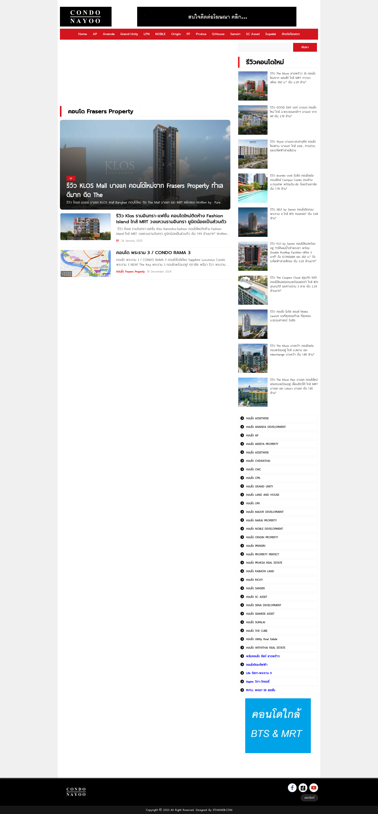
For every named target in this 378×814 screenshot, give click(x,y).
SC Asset (253, 34)
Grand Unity (129, 34)
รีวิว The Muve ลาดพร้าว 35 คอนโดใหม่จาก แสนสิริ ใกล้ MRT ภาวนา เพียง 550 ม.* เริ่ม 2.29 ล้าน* (292, 77)
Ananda (109, 34)
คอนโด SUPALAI (255, 622)
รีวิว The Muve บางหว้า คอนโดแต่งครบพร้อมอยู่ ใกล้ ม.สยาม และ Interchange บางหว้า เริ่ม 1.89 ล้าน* (292, 350)
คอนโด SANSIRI (255, 588)
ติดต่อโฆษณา (291, 34)
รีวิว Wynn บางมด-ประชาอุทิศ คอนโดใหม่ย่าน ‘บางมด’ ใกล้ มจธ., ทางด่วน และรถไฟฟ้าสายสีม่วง (293, 145)
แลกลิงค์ (309, 797)
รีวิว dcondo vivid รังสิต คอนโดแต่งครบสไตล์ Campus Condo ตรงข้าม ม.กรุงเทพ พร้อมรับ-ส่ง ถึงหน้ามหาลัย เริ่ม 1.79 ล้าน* (293, 182)
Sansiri (235, 34)
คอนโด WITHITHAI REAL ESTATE (265, 647)
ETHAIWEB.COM (222, 810)
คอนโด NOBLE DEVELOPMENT (264, 528)
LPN (147, 34)
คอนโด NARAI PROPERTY (261, 520)
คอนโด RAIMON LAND (260, 571)
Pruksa (201, 34)
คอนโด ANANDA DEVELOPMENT (266, 427)
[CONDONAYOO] (86, 17)
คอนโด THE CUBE (256, 630)
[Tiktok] (303, 787)
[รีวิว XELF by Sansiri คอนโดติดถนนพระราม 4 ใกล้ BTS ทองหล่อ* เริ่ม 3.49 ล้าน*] (252, 222)
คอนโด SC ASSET (256, 597)
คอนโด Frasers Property (130, 271)
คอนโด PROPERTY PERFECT (262, 554)
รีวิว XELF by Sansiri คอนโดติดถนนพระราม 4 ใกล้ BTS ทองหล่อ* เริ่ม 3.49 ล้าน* (294, 213)
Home (82, 34)
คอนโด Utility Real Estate (261, 639)
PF (188, 34)
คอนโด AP (252, 435)
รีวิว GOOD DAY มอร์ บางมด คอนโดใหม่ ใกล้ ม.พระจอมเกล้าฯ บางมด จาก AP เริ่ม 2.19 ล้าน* (293, 111)
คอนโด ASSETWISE (257, 418)
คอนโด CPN (253, 478)
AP (95, 34)
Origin (176, 34)
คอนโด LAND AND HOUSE (262, 494)
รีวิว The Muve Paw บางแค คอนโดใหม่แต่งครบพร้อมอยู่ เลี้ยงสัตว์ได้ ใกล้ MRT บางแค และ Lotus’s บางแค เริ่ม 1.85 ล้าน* (294, 386)
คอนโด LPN (253, 503)
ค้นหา (305, 47)
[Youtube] (313, 787)
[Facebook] (292, 787)
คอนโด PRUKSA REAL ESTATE (264, 562)
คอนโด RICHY (254, 579)
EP (117, 240)
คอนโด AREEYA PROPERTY (262, 444)
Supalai (270, 34)
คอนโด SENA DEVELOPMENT (263, 605)
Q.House (218, 34)
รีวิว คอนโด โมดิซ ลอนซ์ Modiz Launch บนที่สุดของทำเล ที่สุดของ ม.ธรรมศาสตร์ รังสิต (290, 315)
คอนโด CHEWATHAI (258, 460)
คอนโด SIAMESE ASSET (260, 613)
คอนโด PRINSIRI (255, 545)
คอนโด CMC (253, 469)
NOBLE (160, 34)
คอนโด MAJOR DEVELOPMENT (265, 512)
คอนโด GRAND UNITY (259, 486)
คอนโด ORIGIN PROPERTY (262, 537)
